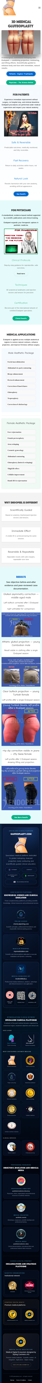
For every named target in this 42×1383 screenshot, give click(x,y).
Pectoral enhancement (16, 380)
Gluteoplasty (12, 392)
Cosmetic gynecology (16, 450)
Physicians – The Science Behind (21, 82)
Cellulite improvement (16, 475)
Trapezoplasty (13, 398)
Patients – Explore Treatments (21, 74)
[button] (39, 7)
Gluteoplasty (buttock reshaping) (20, 462)
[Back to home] (9, 7)
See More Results (21, 817)
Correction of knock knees (17, 386)
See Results (21, 194)
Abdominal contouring (16, 456)
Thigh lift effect (13, 469)
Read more (21, 273)
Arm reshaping (13, 444)
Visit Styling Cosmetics (21, 1364)
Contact (29, 869)
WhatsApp (31, 875)
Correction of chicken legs (17, 404)
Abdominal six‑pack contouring (19, 368)
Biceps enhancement (15, 374)
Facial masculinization (16, 362)
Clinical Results (21, 318)
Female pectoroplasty (16, 438)
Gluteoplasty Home (12, 876)
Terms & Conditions (21, 1380)
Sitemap (14, 869)
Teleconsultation (23, 881)
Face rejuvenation (14, 432)
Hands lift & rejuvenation (17, 481)
